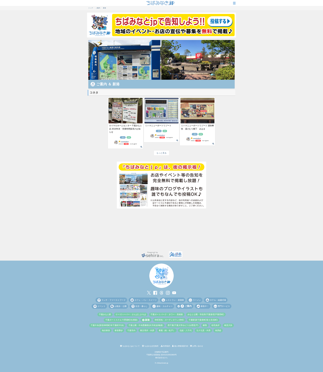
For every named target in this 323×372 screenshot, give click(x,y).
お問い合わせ (197, 346)
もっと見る (161, 153)
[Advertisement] (161, 230)
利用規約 (166, 346)
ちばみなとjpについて (131, 346)
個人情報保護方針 (181, 346)
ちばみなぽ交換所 (151, 346)
